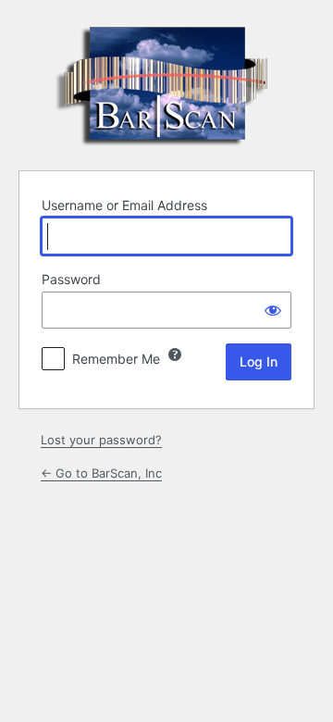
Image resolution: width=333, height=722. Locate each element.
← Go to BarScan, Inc (101, 473)
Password (71, 279)
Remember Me (116, 359)
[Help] (175, 354)
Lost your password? (101, 439)
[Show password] (272, 310)
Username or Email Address (124, 205)
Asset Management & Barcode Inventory (166, 82)
